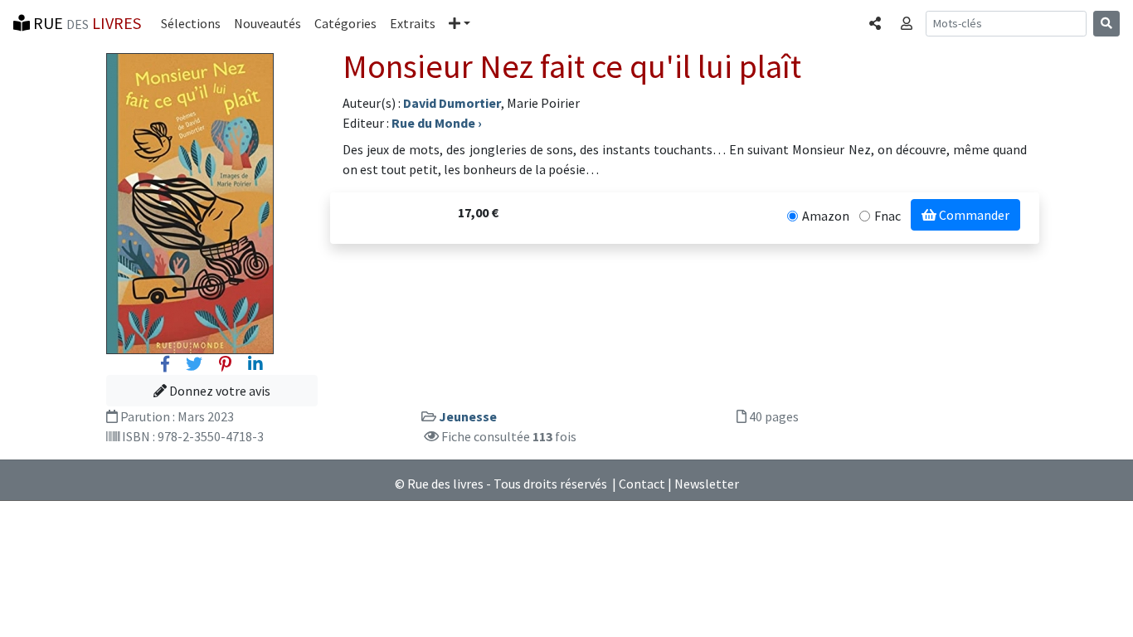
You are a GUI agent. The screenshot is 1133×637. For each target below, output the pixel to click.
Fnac (887, 215)
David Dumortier (452, 103)
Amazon (825, 215)
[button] (459, 23)
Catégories (345, 23)
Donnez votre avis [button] (218, 390)
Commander (972, 215)
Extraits (412, 23)
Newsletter (706, 483)
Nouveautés (267, 23)
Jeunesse (468, 416)
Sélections (191, 23)
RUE (85, 22)
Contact (642, 483)
